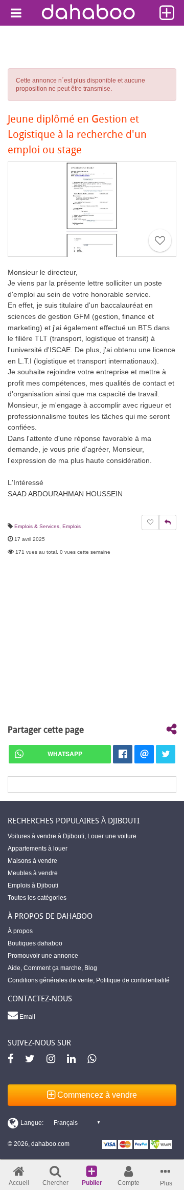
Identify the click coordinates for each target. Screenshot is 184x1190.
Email (26, 1016)
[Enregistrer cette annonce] (160, 240)
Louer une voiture (111, 836)
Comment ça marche (52, 968)
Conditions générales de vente (50, 980)
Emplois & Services (36, 526)
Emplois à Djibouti (33, 885)
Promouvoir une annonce (43, 955)
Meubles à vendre (33, 873)
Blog (90, 968)
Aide (14, 968)
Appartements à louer (37, 848)
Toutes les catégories (37, 897)
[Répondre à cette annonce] (167, 522)
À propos (20, 931)
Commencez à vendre (96, 1095)
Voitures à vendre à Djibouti (46, 836)
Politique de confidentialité (133, 980)
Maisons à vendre (32, 860)
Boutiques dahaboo (35, 943)
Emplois (71, 526)
